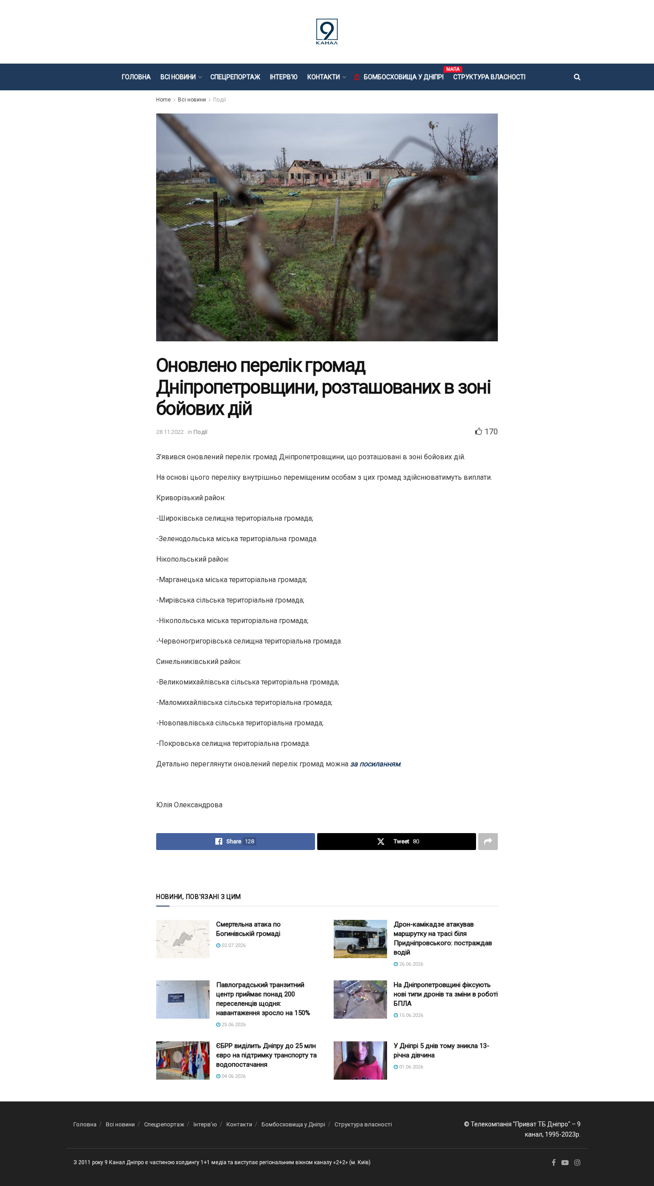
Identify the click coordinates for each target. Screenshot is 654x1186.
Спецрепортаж (235, 77)
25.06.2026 (233, 1025)
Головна (136, 77)
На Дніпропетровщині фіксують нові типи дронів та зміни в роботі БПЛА (446, 994)
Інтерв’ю (284, 77)
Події (219, 100)
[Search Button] (577, 77)
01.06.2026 (410, 1067)
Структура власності (489, 77)
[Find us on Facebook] (554, 1163)
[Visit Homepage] (327, 32)
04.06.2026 (233, 1076)
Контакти (323, 77)
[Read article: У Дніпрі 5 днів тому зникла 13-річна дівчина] (360, 1060)
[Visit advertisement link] (327, 870)
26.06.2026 (410, 964)
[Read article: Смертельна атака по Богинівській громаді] (183, 939)
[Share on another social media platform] (488, 841)
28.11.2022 (170, 432)
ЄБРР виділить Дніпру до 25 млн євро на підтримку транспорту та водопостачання (266, 1055)
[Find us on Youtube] (565, 1163)
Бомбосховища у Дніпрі (404, 76)
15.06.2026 (410, 1015)
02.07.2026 (233, 945)
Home (163, 100)
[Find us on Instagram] (577, 1163)
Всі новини (178, 77)
